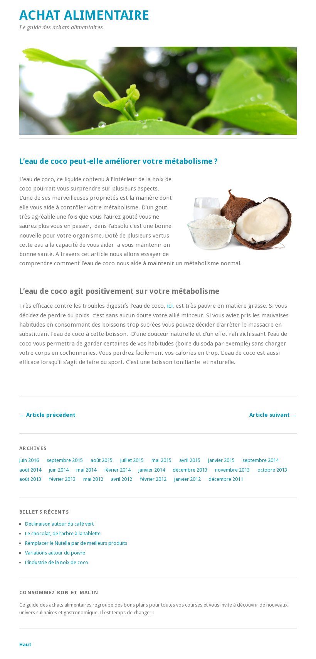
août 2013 (30, 479)
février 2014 (117, 470)
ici (170, 305)
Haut (25, 644)
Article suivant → (273, 415)
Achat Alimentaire (84, 15)
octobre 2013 (272, 470)
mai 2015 (161, 460)
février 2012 (153, 479)
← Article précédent (47, 415)
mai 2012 (93, 479)
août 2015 (102, 460)
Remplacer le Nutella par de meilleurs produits (76, 543)
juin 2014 (59, 470)
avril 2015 (189, 460)
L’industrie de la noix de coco (56, 562)
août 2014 (30, 470)
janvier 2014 (151, 470)
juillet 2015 (132, 460)
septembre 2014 (260, 460)
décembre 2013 (190, 470)
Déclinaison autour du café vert (59, 524)
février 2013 (62, 479)
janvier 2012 (187, 479)
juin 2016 (29, 460)
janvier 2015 (221, 460)
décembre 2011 (225, 479)
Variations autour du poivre (55, 553)
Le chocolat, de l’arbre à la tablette (63, 533)
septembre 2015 (65, 460)
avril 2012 (121, 479)
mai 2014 (86, 470)
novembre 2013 (232, 470)
